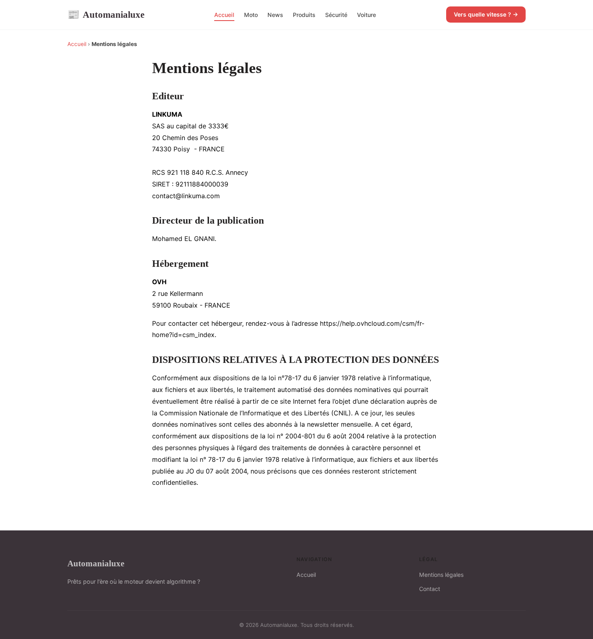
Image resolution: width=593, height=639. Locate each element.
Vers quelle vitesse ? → (486, 14)
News (275, 14)
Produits (304, 14)
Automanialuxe (105, 14)
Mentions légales (441, 574)
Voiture (366, 14)
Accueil (224, 14)
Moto (251, 14)
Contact (429, 588)
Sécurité (336, 14)
